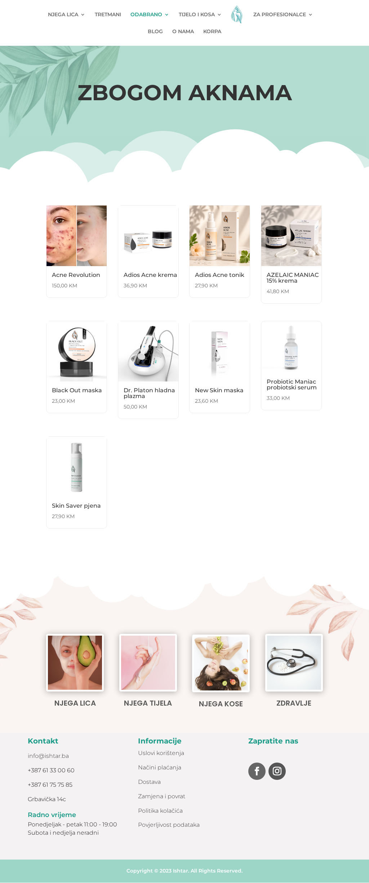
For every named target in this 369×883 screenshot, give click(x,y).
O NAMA (183, 32)
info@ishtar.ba (48, 755)
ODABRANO (146, 15)
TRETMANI (108, 15)
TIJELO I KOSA (197, 15)
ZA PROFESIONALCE (279, 15)
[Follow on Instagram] (277, 771)
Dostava (149, 781)
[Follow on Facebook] (257, 771)
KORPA (212, 32)
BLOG (155, 32)
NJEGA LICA (63, 15)
